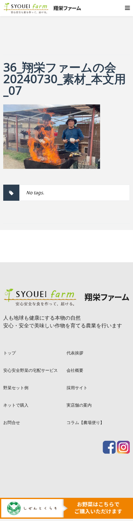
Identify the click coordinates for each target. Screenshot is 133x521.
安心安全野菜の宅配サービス (30, 370)
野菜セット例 (15, 388)
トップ (9, 353)
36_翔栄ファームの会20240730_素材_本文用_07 (64, 78)
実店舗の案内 (79, 405)
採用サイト (76, 388)
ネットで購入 (15, 405)
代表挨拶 (74, 353)
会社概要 (74, 370)
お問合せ (11, 422)
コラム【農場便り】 (85, 422)
